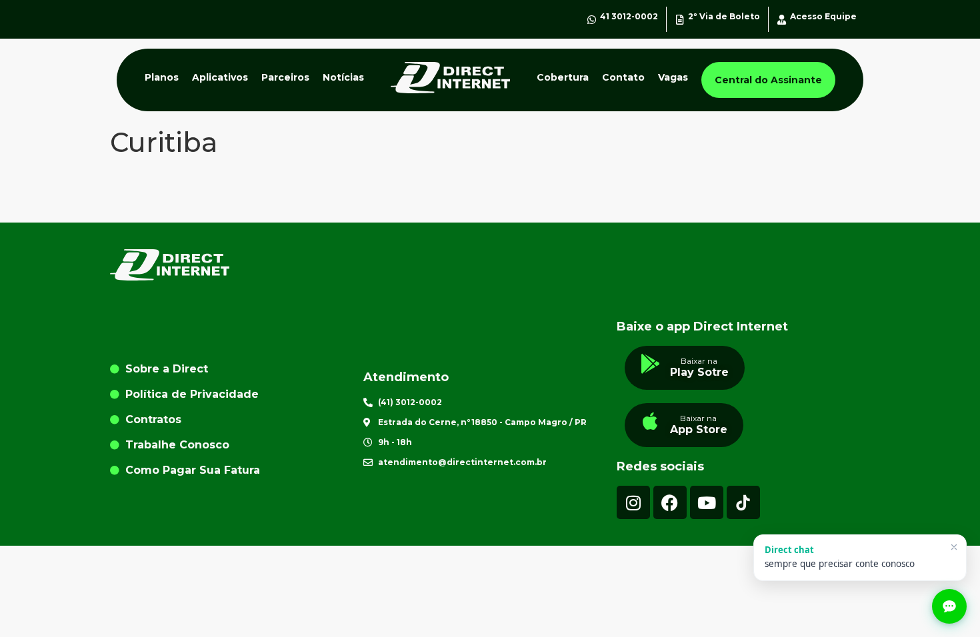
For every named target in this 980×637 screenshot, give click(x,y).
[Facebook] (670, 502)
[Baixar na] (651, 364)
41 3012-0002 (629, 16)
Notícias (343, 77)
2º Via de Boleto (724, 16)
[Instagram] (633, 502)
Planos (162, 77)
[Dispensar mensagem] (954, 547)
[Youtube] (706, 502)
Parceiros (285, 77)
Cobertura (563, 77)
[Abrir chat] (949, 606)
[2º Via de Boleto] (680, 20)
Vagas (673, 77)
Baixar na (699, 361)
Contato (623, 77)
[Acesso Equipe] (782, 20)
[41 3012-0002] (592, 20)
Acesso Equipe (823, 16)
